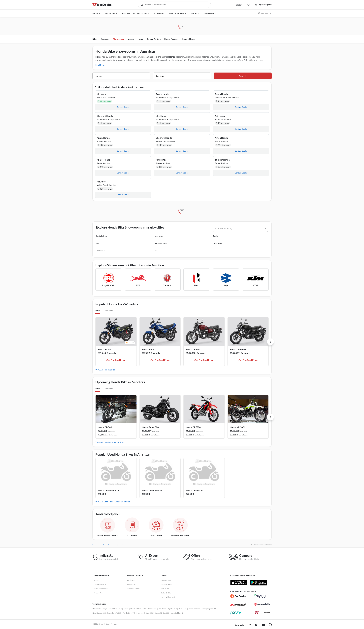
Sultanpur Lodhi (160, 243)
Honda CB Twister (194, 490)
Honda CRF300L (194, 427)
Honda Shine (148, 349)
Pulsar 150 (139, 613)
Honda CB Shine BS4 (152, 490)
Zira (156, 250)
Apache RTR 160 (114, 613)
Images (131, 39)
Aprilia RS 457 (128, 613)
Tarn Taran (158, 236)
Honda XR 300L (237, 427)
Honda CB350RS (238, 349)
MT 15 (126, 609)
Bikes (94, 39)
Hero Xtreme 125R (99, 613)
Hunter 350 (96, 609)
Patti (98, 243)
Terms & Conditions (101, 589)
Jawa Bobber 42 (177, 613)
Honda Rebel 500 (150, 427)
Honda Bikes (109, 369)
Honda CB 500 (105, 427)
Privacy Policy (99, 593)
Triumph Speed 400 (209, 609)
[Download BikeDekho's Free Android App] (258, 582)
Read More (100, 65)
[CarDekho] (238, 596)
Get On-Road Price (116, 360)
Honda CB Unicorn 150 (109, 490)
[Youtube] (263, 625)
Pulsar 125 (183, 609)
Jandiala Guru (101, 236)
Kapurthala (217, 243)
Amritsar (265, 13)
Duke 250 (149, 613)
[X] (256, 625)
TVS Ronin (162, 609)
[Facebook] (250, 625)
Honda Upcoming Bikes (114, 442)
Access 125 (152, 609)
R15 (144, 609)
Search (242, 76)
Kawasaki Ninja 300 (162, 613)
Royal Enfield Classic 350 (112, 609)
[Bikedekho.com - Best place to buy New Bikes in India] (102, 4)
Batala (215, 236)
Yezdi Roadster (194, 609)
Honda (98, 56)
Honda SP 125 (104, 349)
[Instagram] (270, 625)
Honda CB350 (192, 349)
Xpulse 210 (172, 609)
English (238, 5)
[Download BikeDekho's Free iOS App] (238, 582)
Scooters (105, 39)
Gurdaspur (100, 250)
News (140, 39)
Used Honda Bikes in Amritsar (117, 501)
